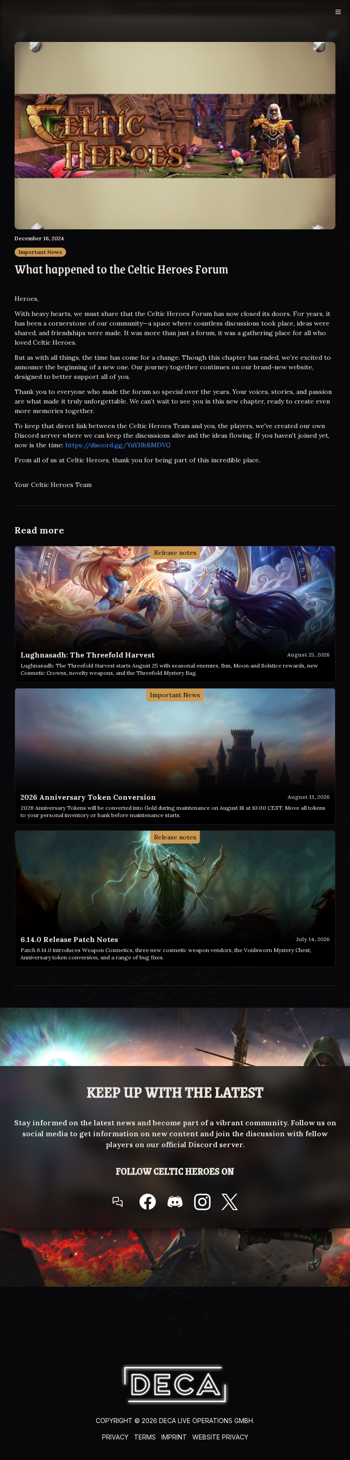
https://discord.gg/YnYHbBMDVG (118, 445)
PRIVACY (115, 1437)
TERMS (145, 1437)
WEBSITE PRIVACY (220, 1437)
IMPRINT (174, 1437)
